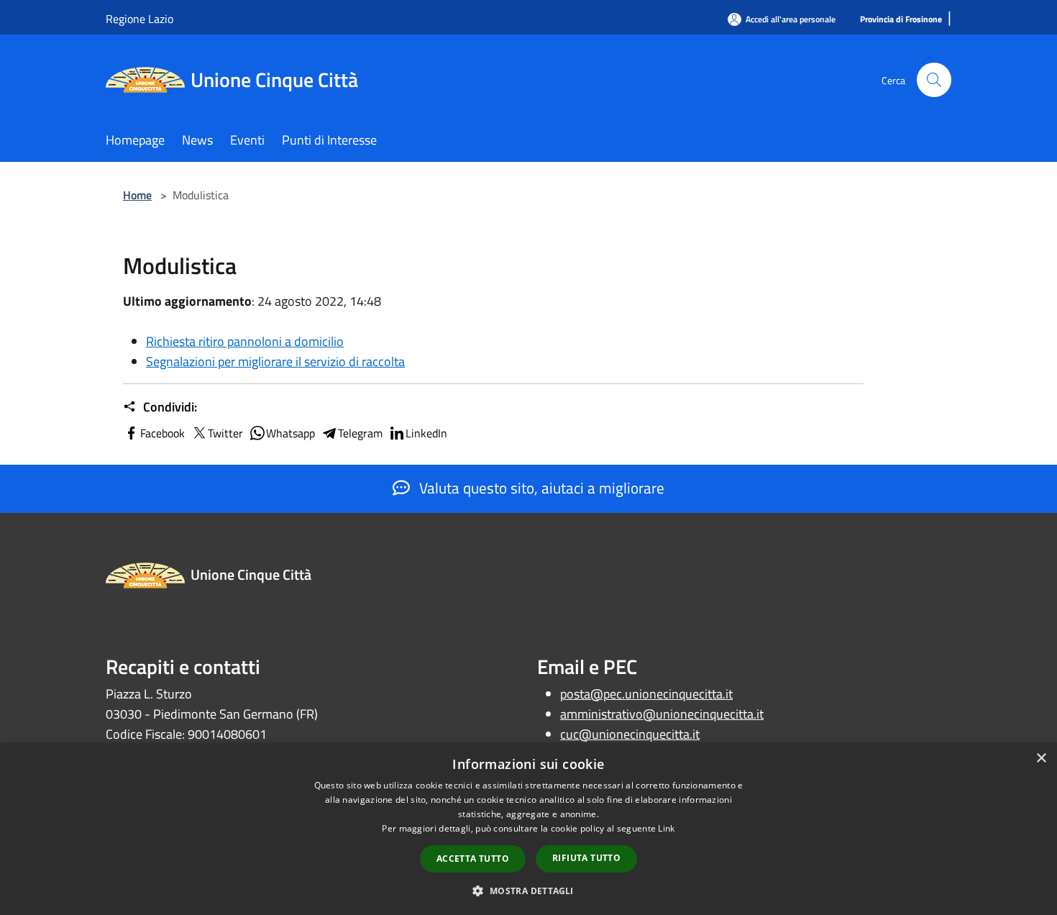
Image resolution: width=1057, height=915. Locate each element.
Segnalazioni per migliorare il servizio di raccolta (275, 361)
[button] (528, 890)
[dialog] (528, 829)
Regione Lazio (139, 18)
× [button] (1040, 758)
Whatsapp (290, 433)
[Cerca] (934, 80)
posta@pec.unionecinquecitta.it (646, 694)
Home (137, 195)
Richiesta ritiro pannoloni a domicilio (245, 341)
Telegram (360, 433)
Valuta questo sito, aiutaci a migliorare (540, 487)
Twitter (225, 433)
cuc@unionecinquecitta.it (630, 734)
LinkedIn (426, 433)
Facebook (162, 433)
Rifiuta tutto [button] (586, 858)
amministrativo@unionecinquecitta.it (662, 714)
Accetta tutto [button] (472, 858)
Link (666, 828)
